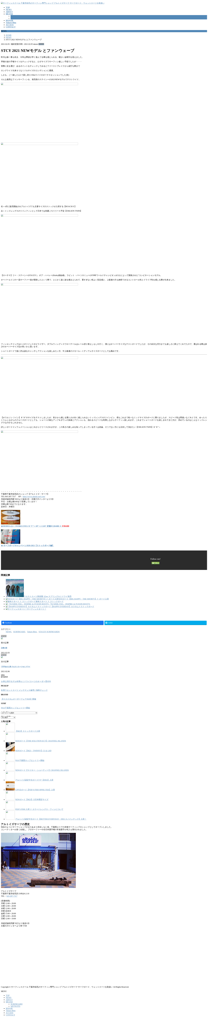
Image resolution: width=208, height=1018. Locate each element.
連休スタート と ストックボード (50, 601)
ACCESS (9, 1013)
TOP (8, 995)
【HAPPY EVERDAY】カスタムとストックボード (72, 606)
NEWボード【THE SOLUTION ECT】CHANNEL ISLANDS (40, 741)
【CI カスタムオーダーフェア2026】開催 (18, 699)
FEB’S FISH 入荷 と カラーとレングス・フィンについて (39, 809)
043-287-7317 (11, 896)
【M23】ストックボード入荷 (27, 731)
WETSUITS (15, 18)
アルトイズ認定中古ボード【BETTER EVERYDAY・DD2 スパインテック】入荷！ (50, 819)
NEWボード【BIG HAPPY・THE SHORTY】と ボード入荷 (83, 599)
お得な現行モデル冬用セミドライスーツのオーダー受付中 (26, 681)
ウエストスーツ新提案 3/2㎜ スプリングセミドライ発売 (48, 596)
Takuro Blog (32, 632)
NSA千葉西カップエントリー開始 (15, 708)
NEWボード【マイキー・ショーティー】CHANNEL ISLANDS (42, 770)
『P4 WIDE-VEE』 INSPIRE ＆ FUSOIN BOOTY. (69, 604)
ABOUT (9, 1000)
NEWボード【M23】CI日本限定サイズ (31, 799)
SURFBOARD (17, 16)
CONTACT (10, 1015)
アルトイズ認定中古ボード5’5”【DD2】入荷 (34, 780)
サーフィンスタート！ (36, 609)
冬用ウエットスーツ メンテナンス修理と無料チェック (24, 690)
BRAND (9, 1002)
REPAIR (9, 1008)
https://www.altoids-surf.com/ (34, 496)
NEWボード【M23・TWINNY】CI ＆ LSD (33, 751)
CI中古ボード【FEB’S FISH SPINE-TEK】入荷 (35, 790)
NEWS (41, 44)
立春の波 (4, 648)
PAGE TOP (201, 985)
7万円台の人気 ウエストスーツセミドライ (15, 666)
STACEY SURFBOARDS (49, 632)
